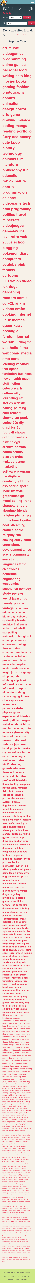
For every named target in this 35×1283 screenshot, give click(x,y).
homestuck (18, 437)
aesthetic (10, 347)
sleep (22, 760)
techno (8, 1084)
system (6, 801)
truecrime (27, 1090)
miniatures (13, 1252)
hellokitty (19, 1002)
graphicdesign (13, 495)
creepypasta (9, 851)
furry (6, 136)
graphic (24, 983)
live (12, 1173)
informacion (13, 1195)
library (17, 1130)
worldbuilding (14, 342)
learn (17, 1110)
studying (16, 921)
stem (25, 1221)
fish (4, 791)
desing (10, 1226)
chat (5, 700)
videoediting (7, 1068)
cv (27, 1146)
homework (22, 1139)
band (5, 748)
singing (15, 696)
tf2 (25, 971)
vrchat (28, 1215)
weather (9, 1082)
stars (4, 940)
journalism (8, 865)
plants (19, 515)
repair (23, 1235)
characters (10, 505)
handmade (27, 1184)
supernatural (26, 1060)
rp (14, 915)
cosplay (21, 664)
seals (22, 1173)
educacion (9, 644)
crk (16, 1184)
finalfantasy (13, 1241)
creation (29, 1122)
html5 (6, 764)
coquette (18, 855)
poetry (25, 136)
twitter (3, 1228)
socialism (15, 1084)
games (20, 64)
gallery (16, 894)
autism (6, 776)
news (6, 378)
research (8, 740)
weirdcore (21, 656)
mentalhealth (9, 812)
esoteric (17, 1168)
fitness (25, 696)
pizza (13, 901)
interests (18, 772)
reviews (18, 593)
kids (3, 1177)
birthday (7, 855)
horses (5, 1044)
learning (8, 363)
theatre (26, 748)
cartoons (10, 275)
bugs (5, 736)
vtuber (6, 628)
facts (20, 1224)
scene (6, 554)
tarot (20, 812)
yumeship (17, 1052)
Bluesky (28, 1272)
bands (4, 1101)
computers (11, 258)
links (20, 901)
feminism (17, 965)
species (15, 1190)
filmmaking (7, 980)
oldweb (17, 648)
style (4, 931)
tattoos (29, 1084)
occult (6, 756)
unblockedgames (17, 1217)
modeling (11, 1095)
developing (15, 1248)
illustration (11, 281)
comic (22, 297)
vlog (27, 1002)
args (4, 1028)
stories (7, 403)
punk (24, 417)
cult (26, 1239)
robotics (15, 983)
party (3, 1217)
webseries (5, 1128)
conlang (25, 1175)
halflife (3, 1255)
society (18, 1162)
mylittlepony (6, 1173)
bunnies (17, 940)
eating (13, 1115)
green (4, 1082)
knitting (14, 784)
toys (4, 823)
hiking (26, 833)
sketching (13, 1093)
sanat (13, 1188)
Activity (7, 13)
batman (24, 1177)
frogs (19, 1135)
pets (14, 640)
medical (19, 1086)
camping (4, 1188)
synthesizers (5, 1212)
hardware (22, 1074)
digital (16, 720)
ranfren (4, 1259)
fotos (16, 1221)
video (27, 281)
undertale (8, 664)
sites (3, 1142)
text (24, 1122)
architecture (23, 652)
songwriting (5, 1208)
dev (13, 1008)
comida (20, 446)
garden (23, 1146)
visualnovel (19, 1099)
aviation (23, 1137)
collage (18, 980)
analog (4, 1095)
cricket (16, 1113)
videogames (13, 53)
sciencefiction (6, 1133)
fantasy (8, 269)
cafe (12, 1031)
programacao (11, 1122)
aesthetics (10, 588)
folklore (24, 1166)
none (11, 987)
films (23, 347)
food (23, 70)
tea (29, 1026)
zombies (4, 1248)
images (11, 1044)
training (26, 1206)
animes (16, 752)
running (28, 952)
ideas (18, 1093)
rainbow (9, 1237)
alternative (24, 684)
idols (7, 1217)
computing (6, 1039)
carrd (18, 908)
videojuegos (13, 225)
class (28, 1210)
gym (10, 819)
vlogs (4, 1175)
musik (23, 1241)
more (3, 1221)
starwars (16, 1036)
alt (16, 937)
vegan (29, 1228)
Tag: (4, 23)
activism (18, 968)
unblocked (6, 1050)
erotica (23, 1162)
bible (11, 1113)
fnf (13, 904)
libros (5, 784)
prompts (29, 1255)
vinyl (11, 1199)
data (11, 937)
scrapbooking (10, 1130)
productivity (23, 1246)
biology (21, 644)
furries (26, 752)
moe (3, 1204)
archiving (25, 1257)
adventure (21, 904)
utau (4, 965)
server (16, 1177)
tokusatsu (15, 1257)
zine (22, 887)
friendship (14, 1119)
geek (8, 1193)
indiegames (8, 946)
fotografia (7, 959)
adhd (20, 1204)
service (18, 1117)
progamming (8, 990)
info (28, 728)
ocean (19, 915)
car (12, 1002)
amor (24, 921)
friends (22, 510)
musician (29, 1250)
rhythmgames (21, 1199)
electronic (23, 1020)
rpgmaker (23, 1168)
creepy (28, 1052)
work (14, 787)
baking (7, 407)
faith (20, 1248)
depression (26, 1142)
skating (10, 1047)
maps (23, 1093)
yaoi (23, 740)
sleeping (16, 764)
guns (20, 1177)
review (26, 1179)
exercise (18, 1226)
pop (22, 1036)
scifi (5, 412)
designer (4, 1246)
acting (14, 1026)
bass (14, 1226)
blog (28, 75)
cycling (4, 1157)
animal (4, 1193)
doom (4, 1063)
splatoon (19, 848)
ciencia (15, 1244)
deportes (6, 921)
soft (9, 1166)
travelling (7, 996)
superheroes (17, 1170)
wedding (12, 1117)
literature (10, 164)
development (12, 549)
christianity (11, 949)
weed (24, 1076)
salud (20, 1082)
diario (28, 1246)
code (27, 539)
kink (16, 1237)
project (6, 660)
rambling (29, 1230)
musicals (20, 897)
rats (3, 1130)
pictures (6, 977)
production (17, 971)
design (8, 108)
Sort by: (5, 17)
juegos (25, 720)
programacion (14, 192)
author (15, 1097)
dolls (15, 776)
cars (15, 358)
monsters (5, 1090)
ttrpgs (22, 688)
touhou (15, 880)
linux (6, 319)
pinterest (6, 971)
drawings (7, 841)
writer (19, 1157)
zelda (3, 1224)
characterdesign (10, 918)
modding (7, 858)
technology (12, 153)
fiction (15, 383)
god (29, 1020)
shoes (25, 1108)
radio (5, 696)
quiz (8, 1195)
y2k (11, 303)
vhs (8, 1101)
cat (16, 417)
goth (5, 437)
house (29, 1221)
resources (7, 887)
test (5, 368)
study (6, 593)
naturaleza (27, 1248)
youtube (9, 264)
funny (6, 520)
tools (4, 1005)
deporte (17, 1034)
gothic (27, 816)
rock (19, 534)
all (13, 780)
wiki (4, 819)
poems (6, 787)
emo (6, 358)
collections (10, 1232)
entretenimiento (6, 1241)
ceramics (5, 1146)
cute (6, 142)
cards (11, 1164)
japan (14, 672)
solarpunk (21, 1201)
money (6, 732)
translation (6, 1060)
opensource (11, 1088)
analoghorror (6, 1153)
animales (24, 1066)
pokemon (10, 253)
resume (6, 816)
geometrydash (21, 1239)
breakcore (24, 955)
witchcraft (22, 736)
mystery (18, 858)
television (22, 780)
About (6, 1276)
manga (21, 125)
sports (8, 186)
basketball (18, 628)
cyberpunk (21, 608)
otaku (19, 1133)
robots (6, 880)
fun (26, 170)
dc (11, 1076)
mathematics (9, 883)
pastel (17, 1042)
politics (8, 214)
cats (19, 75)
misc (28, 1028)
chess (27, 858)
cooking (9, 314)
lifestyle (17, 490)
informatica (9, 684)
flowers (7, 648)
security (20, 927)
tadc (27, 1241)
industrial (23, 1210)
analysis (26, 1113)
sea (29, 1259)
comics (8, 97)
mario (11, 1034)
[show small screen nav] (32, 2)
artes (4, 1058)
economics (18, 1095)
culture (7, 393)
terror (13, 1124)
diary (24, 253)
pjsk (28, 931)
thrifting (12, 1108)
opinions (24, 1252)
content (21, 1179)
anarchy (4, 1168)
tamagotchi (7, 1235)
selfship (20, 1175)
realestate (15, 1039)
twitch (25, 962)
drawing (9, 120)
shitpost (9, 1190)
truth (10, 1170)
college (26, 1042)
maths (20, 1015)
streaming (17, 525)
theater (11, 1023)
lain (18, 823)
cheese (4, 1237)
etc (21, 398)
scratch (22, 1028)
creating (10, 1157)
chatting (12, 1086)
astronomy (9, 704)
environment (7, 1036)
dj (20, 1044)
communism (19, 959)
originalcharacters (14, 612)
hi (28, 1086)
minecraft (10, 219)
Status (10, 1279)
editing (17, 500)
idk (5, 286)
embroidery (5, 1226)
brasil (5, 987)
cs (27, 1199)
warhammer (5, 1244)
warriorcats (26, 1071)
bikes (27, 1188)
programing (21, 208)
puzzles (6, 862)
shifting (13, 1246)
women (22, 1130)
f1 (18, 1026)
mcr (17, 1044)
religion (8, 515)
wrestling (16, 962)
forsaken (4, 1186)
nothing (7, 728)
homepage (5, 1108)
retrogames (5, 1135)
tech (26, 203)
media (26, 353)
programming (14, 59)
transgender (17, 809)
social (24, 624)
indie (6, 490)
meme (10, 844)
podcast (26, 977)
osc (17, 887)
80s (3, 1031)
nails (23, 1133)
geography (21, 974)
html (6, 208)
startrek (10, 1186)
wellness (10, 1137)
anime (7, 64)
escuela (28, 1055)
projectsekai (19, 1259)
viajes (12, 1215)
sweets (24, 1195)
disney (9, 1201)
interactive (23, 872)
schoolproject (6, 1148)
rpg (28, 515)
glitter (23, 1190)
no (13, 927)
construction (7, 1052)
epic (3, 1084)
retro (15, 236)
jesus (18, 1031)
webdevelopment (21, 869)
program (23, 471)
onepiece (5, 1164)
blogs (6, 616)
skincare (5, 1076)
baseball (20, 1055)
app (22, 837)
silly (17, 393)
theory (24, 1170)
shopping (8, 676)
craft (19, 943)
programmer (18, 1058)
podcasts (27, 1097)
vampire (11, 1181)
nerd (4, 1074)
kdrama (28, 1093)
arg (22, 303)
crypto (6, 752)
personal (10, 70)
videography (16, 1050)
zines (27, 549)
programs (4, 1181)
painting (20, 407)
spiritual (19, 1237)
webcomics (11, 583)
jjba (15, 1157)
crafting (20, 692)
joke (3, 1235)
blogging (10, 247)
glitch (22, 1155)
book (23, 680)
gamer (17, 1066)
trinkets (16, 1068)
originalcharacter (6, 1206)
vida (24, 1106)
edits (3, 1257)
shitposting (5, 1139)
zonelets (6, 962)
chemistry (26, 1023)
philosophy (12, 170)
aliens (5, 830)
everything (10, 559)
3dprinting (17, 1076)
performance (9, 1179)
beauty (7, 603)
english (18, 841)
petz (16, 1139)
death (18, 987)
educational (21, 1008)
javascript (19, 598)
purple (4, 1104)
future (24, 1215)
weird (6, 598)
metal (6, 500)
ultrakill (4, 1190)
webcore (22, 616)
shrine (21, 949)
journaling (10, 398)
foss (3, 1162)
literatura (13, 1005)
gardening (11, 292)
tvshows (7, 744)
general (14, 1133)
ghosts (24, 1157)
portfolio (24, 131)
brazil (4, 1122)
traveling (6, 927)
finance (7, 772)
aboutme (9, 510)
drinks (10, 1255)
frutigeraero (10, 760)
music (13, 47)
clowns (5, 1034)
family (15, 862)
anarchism (17, 1018)
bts (14, 996)
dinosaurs (20, 999)
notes (19, 1166)
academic (26, 1159)
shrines (16, 1164)
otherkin (19, 1106)
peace (29, 1252)
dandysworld (5, 1184)
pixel (24, 940)
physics (7, 712)
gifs (11, 934)
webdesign (9, 636)
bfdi (29, 946)
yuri (12, 830)
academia (12, 1110)
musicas (13, 1166)
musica (24, 120)
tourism (23, 1115)
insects (22, 1068)
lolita (8, 1031)
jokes (7, 1257)
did (7, 1142)
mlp (16, 680)
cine (4, 924)
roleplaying (13, 924)
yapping (18, 1124)
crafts (20, 308)
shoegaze (22, 1181)
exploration (20, 1228)
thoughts (23, 636)
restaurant (16, 1104)
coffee (6, 640)
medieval (5, 1117)
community (21, 554)
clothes (8, 530)
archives (5, 1170)
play (3, 1179)
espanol (25, 1228)
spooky (4, 1230)
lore (15, 660)
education (11, 175)
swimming (26, 1082)
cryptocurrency (14, 1212)
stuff (5, 383)
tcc (11, 1097)
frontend (11, 1244)
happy (5, 1252)
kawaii (19, 325)
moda (6, 668)
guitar (26, 520)
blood (18, 1210)
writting (9, 1106)
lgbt (20, 481)
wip (12, 736)
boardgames (8, 974)
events (19, 791)
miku (9, 1074)
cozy (26, 1011)
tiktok (7, 1086)
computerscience (20, 1063)
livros (9, 1026)
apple (15, 1199)
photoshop (9, 1259)
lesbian (22, 1005)
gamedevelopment (14, 768)
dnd (27, 481)
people (25, 1086)
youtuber (27, 1201)
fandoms (8, 656)
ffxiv (10, 965)
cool (5, 525)
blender (14, 912)
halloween (5, 1113)
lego (4, 1071)
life (21, 231)
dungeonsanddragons (7, 1239)
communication (6, 1197)
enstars (17, 1126)
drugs (14, 1150)
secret (10, 1257)
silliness (9, 1246)
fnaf (16, 624)
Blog (24, 1276)
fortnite (6, 904)
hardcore (19, 1108)
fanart (16, 520)
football (8, 432)
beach (7, 1224)
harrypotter (24, 1144)
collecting (7, 794)
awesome (13, 1015)
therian (14, 1074)
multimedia (16, 1060)
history (8, 147)
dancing (27, 819)
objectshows (23, 934)
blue (18, 990)
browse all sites (22, 35)
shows (20, 432)
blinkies (25, 716)
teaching (22, 883)
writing (8, 75)
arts (20, 388)
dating (13, 1235)
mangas (20, 1097)
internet (24, 314)
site (17, 740)
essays (22, 805)
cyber (10, 1058)
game (15, 114)
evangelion (25, 1219)
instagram (8, 1204)
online (23, 918)
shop (19, 676)
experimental (10, 716)
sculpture (28, 1110)
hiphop (25, 943)
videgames (12, 1250)
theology (17, 1137)
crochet (15, 412)
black (17, 1224)
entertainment (13, 544)
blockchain (16, 1186)
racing (18, 1115)
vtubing (8, 1221)
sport (24, 486)
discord (23, 660)
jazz (23, 1034)
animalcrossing (10, 1230)
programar (11, 1071)
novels (23, 912)
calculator (26, 1208)
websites (8, 724)
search (7, 1115)
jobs (20, 1250)
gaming (8, 86)
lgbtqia (13, 1079)
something (18, 1235)
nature (20, 181)
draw (22, 1039)
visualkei (14, 1228)
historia (18, 1023)
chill (14, 1106)
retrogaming (27, 1050)
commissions (12, 451)
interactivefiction (18, 1230)
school (20, 242)
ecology (5, 1055)
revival (20, 1208)
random (9, 297)
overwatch (12, 1224)
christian (19, 1122)
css (5, 486)
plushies (13, 955)
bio (26, 865)
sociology (5, 1093)
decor (9, 1188)
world (24, 1095)
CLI (19, 1276)
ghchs (5, 901)
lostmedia (26, 1193)
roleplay (8, 534)
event (18, 1071)
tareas (3, 1261)
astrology (17, 816)
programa (25, 1124)
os (17, 1193)
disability (18, 1219)
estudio (27, 1173)
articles (12, 1184)
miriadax (16, 1232)
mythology (8, 897)
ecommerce (7, 1020)
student (6, 1008)
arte (5, 114)
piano (5, 912)
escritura (16, 1179)
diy (21, 422)
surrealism (22, 1084)
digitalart (15, 476)
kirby (22, 1110)
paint (14, 1259)
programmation (20, 1188)
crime (16, 1215)
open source (14, 1272)
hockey (27, 1101)
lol (3, 949)
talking (27, 1155)
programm (28, 1232)
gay (13, 616)
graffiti (12, 1139)
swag (5, 952)
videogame (11, 203)
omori (20, 1011)
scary (25, 1119)
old (26, 1036)
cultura (12, 1090)
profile (6, 780)
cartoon (14, 837)
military (12, 1208)
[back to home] (3, 3)
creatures (4, 1232)
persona (5, 1066)
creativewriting (21, 1197)
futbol (5, 809)
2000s (7, 242)
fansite (27, 937)
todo (21, 1206)
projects (15, 748)
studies (18, 1246)
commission (16, 1206)
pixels (24, 876)
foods (11, 952)
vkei (27, 927)
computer (8, 652)
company (20, 1184)
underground (5, 1199)
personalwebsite (12, 708)
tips (22, 1248)
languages (10, 564)
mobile (12, 1162)
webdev (10, 1028)
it (31, 636)
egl (3, 1115)
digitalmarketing (15, 1128)
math (26, 378)
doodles (25, 1186)
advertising (8, 1228)
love (6, 236)
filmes (19, 993)
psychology (11, 442)
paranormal (20, 946)
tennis (23, 1126)
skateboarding (17, 826)
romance (22, 787)
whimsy (6, 869)
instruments (27, 1226)
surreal (4, 1137)
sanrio (13, 486)
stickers (16, 1020)
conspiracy (5, 1119)
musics (19, 1195)
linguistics (8, 805)
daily (19, 1190)
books (21, 81)
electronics (10, 569)
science (9, 197)
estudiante (14, 1135)
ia (16, 1197)
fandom (9, 336)
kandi (20, 1079)
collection (25, 1047)
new (20, 1215)
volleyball (16, 977)
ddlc (25, 1255)
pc (21, 1042)
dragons (7, 894)
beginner (9, 1248)
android (23, 1026)
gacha (4, 1144)
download (25, 1259)
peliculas (17, 833)
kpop (15, 142)
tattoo (19, 1150)
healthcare (23, 1104)
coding (8, 125)
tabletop (18, 1088)
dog (4, 876)
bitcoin (15, 1082)
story (18, 539)
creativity (9, 481)
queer (7, 325)
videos (8, 308)
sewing (7, 539)
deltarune (9, 573)
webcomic (11, 353)
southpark (6, 1079)
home (28, 949)
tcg (17, 1250)
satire (16, 1208)
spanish (21, 931)
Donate (13, 1276)
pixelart (8, 456)
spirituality (9, 620)
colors (4, 1106)
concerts (5, 1159)
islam (22, 1226)
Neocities (6, 1272)
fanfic (11, 823)
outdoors (26, 990)
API (29, 1276)
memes (18, 319)
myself (23, 924)
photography (13, 92)
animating (21, 1212)
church (25, 1204)
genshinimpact (6, 1150)
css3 (13, 1237)
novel (16, 1028)
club (9, 1252)
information (9, 688)
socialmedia (8, 993)
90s (15, 422)
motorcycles (21, 1244)
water (10, 1146)
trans (27, 500)
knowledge (25, 1117)
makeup (8, 461)
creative (24, 668)
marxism (25, 1224)
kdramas (17, 1144)
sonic (19, 530)
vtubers (5, 1042)
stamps (6, 833)
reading (9, 131)
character (17, 1173)
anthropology (6, 1126)
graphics (9, 427)
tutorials (11, 1168)
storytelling (9, 632)
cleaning (5, 1110)
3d (19, 427)
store (23, 1031)
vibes (13, 1197)
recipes (12, 931)
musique (4, 1210)
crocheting (17, 1146)
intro (26, 841)
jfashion (6, 915)
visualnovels (18, 798)
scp (11, 1217)
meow (5, 934)
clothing (7, 680)
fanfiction (9, 373)
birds (26, 724)
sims (14, 1210)
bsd (7, 1099)
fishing (9, 1104)
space (13, 368)
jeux (26, 1235)
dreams (15, 801)
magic (6, 672)
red (26, 1244)
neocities (13, 1193)
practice (16, 1181)
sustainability (26, 1135)
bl (15, 934)
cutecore (9, 388)
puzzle (6, 798)
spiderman (9, 1177)
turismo (29, 1128)
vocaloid (22, 363)
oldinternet (15, 1204)
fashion (23, 86)
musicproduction (24, 1164)
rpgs (25, 980)
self (7, 1255)
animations (22, 830)
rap (4, 844)
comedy (25, 588)
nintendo (8, 692)
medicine (25, 844)
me (4, 476)
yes (3, 1086)
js (28, 1104)
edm (3, 1099)
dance (20, 461)
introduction (9, 890)
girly (27, 1039)
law (10, 940)
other (23, 776)
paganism (12, 1219)
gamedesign (9, 872)
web (23, 236)
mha (12, 1221)
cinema (7, 417)
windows (22, 851)
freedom (13, 1101)
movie (14, 668)
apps (5, 826)
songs (27, 965)
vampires (25, 784)
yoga (4, 1047)
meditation (15, 1201)
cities (21, 1255)
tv (29, 342)
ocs (15, 136)
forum (25, 1079)
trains (11, 1042)
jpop (4, 1026)
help (23, 1052)
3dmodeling (8, 999)
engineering (11, 578)
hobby (25, 908)
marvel (17, 819)
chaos (4, 1195)
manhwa (6, 1011)
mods (23, 1150)
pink (21, 264)
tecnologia (18, 756)
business (25, 373)
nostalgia (10, 330)
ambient (23, 1128)
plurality (17, 1047)
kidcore (20, 1119)
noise (5, 955)
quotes (11, 1155)
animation (11, 103)
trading (29, 1068)
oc (4, 303)
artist (19, 456)
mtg (29, 1177)
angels (26, 1099)
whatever (25, 1044)
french (29, 1170)
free (17, 844)
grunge (5, 1002)
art (4, 47)
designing (22, 996)
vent (14, 1011)
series (7, 422)
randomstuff (5, 1219)
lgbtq (23, 505)
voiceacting (18, 1159)
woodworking (16, 1255)
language (25, 672)
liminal (28, 1150)
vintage (8, 608)
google (25, 1217)
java (21, 1090)
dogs (13, 286)
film (20, 158)
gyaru (5, 837)
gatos (17, 712)
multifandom (21, 1232)
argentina (19, 1252)
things (5, 1014)
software (9, 471)
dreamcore (8, 908)
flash (12, 1066)
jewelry (6, 983)
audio (5, 937)
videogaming (6, 1124)
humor (23, 890)
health (16, 378)
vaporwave (16, 700)
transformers (7, 1018)
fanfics (4, 1166)
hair (13, 1126)
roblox (8, 181)
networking (18, 1142)
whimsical (21, 1221)
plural (21, 1113)
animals (9, 158)
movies (8, 81)
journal (23, 336)
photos (19, 603)
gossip (24, 1230)
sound (17, 1090)
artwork (12, 1099)
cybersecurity (20, 732)
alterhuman (21, 1148)
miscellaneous (5, 1250)
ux (7, 1175)
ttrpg (23, 564)
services (13, 1055)
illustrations (12, 1175)
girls (27, 1031)
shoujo (21, 1193)
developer (7, 848)
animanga (5, 1097)
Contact (24, 1279)
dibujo (27, 1190)
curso (28, 1139)
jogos (24, 823)
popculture (14, 876)
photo (11, 791)
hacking (22, 620)
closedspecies (16, 1153)
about (18, 724)
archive (8, 446)
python (19, 865)
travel (21, 214)
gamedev (10, 231)
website (20, 403)
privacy (19, 952)
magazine (10, 1144)
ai (16, 303)
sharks (5, 1023)
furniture (17, 1155)
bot (21, 1186)
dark (20, 937)
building (14, 1148)
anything (19, 728)
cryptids (11, 1159)
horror (20, 108)
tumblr (10, 1063)
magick (15, 1239)
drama (4, 1088)
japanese (20, 744)
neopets (19, 1241)
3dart (7, 1162)
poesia (11, 1142)
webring (23, 1250)
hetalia (23, 1153)
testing (6, 720)
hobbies (7, 624)
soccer (22, 640)
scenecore (7, 968)
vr (16, 805)
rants (28, 1137)
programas (20, 1101)
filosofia (10, 1210)
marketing (10, 466)
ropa (23, 1088)
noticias (4, 1201)
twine (28, 1034)
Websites (10, 9)
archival (20, 1257)
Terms (17, 1279)
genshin (19, 794)
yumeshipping (6, 1215)
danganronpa (9, 943)
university (5, 1155)
